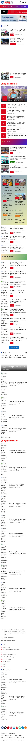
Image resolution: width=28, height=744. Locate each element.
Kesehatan (13, 162)
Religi (12, 152)
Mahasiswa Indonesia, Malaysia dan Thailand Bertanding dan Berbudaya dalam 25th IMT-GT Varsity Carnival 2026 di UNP (18, 383)
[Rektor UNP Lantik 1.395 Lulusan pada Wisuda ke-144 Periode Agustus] (4, 417)
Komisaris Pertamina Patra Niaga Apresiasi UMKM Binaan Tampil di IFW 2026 (20, 189)
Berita (12, 77)
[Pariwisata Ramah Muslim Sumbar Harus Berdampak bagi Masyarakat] (5, 275)
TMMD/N (4, 652)
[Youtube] (17, 727)
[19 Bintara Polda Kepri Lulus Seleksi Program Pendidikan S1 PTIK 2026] (5, 331)
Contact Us (16, 737)
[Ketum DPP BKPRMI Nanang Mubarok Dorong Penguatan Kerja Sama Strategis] (20, 214)
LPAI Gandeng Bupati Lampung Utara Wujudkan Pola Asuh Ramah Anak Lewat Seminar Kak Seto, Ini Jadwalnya (17, 552)
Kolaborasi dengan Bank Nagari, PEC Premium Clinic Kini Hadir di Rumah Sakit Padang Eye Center (20, 202)
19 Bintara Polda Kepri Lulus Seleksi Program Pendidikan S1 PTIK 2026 (18, 329)
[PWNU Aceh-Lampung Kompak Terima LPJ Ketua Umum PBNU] (5, 76)
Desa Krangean (6, 661)
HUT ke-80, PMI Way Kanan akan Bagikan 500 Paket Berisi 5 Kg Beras (17, 519)
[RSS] (25, 727)
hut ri (3, 666)
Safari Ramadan (6, 659)
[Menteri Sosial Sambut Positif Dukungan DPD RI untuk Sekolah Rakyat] (4, 535)
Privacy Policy (17, 735)
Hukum (12, 305)
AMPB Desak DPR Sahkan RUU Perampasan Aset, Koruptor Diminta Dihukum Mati (18, 301)
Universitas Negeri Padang (9, 654)
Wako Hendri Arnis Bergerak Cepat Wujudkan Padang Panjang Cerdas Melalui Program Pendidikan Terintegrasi (16, 122)
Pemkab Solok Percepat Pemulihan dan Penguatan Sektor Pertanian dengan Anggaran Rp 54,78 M (16, 248)
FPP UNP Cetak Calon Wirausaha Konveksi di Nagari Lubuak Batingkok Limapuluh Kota (7, 189)
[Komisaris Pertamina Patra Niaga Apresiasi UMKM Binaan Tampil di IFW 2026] (20, 182)
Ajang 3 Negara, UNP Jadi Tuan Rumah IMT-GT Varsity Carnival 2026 (16, 402)
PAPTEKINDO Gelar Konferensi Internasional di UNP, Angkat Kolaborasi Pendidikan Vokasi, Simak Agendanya (16, 484)
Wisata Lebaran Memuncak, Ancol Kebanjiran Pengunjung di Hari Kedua (17, 468)
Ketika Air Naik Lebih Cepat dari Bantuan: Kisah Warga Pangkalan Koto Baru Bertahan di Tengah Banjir (17, 451)
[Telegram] (22, 727)
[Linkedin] (14, 727)
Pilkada (4, 664)
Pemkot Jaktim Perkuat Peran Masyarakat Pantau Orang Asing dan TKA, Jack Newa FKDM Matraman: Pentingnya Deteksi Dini (18, 169)
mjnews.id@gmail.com (9, 640)
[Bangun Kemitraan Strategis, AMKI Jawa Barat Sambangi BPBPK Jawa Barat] (7, 213)
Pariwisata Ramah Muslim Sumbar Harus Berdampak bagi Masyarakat (18, 273)
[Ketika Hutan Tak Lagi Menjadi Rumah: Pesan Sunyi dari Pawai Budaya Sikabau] (5, 322)
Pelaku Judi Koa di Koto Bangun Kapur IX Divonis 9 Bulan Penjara (17, 697)
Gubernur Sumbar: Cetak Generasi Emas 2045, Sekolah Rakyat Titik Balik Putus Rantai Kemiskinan (16, 134)
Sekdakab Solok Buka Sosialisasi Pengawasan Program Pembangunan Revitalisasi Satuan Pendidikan (17, 571)
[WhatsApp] (20, 727)
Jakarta (12, 34)
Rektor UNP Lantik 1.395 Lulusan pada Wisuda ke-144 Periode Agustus (17, 416)
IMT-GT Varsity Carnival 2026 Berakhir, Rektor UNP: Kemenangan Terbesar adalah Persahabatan (17, 283)
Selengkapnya (14, 347)
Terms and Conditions (6, 737)
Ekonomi (5, 214)
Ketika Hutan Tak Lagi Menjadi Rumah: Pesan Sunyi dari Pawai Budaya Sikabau (18, 320)
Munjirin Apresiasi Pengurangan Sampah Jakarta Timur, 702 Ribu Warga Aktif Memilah (18, 30)
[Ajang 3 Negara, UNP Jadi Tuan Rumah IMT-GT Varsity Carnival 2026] (4, 402)
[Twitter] (5, 727)
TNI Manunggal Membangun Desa (10, 649)
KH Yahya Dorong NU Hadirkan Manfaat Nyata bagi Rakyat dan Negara (18, 292)
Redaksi (3, 733)
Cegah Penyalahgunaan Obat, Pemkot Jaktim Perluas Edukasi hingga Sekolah (15, 11)
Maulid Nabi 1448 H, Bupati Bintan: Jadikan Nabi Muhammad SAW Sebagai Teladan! (18, 339)
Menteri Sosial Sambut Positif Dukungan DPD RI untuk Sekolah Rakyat (17, 534)
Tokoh (12, 296)
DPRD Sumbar (6, 647)
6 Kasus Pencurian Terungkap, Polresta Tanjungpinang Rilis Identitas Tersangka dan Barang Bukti (17, 713)
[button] (20, 2)
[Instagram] (11, 727)
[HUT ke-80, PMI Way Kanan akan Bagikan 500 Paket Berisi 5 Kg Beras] (4, 520)
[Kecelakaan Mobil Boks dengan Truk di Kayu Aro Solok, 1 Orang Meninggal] (5, 239)
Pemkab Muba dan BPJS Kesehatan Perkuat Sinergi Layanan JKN (16, 128)
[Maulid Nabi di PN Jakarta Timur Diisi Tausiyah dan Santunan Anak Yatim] (5, 150)
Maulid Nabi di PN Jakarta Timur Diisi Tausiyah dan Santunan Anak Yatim (18, 149)
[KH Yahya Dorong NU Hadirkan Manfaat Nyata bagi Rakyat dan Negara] (5, 294)
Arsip (22, 737)
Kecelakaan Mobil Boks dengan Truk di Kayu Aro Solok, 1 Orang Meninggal (18, 238)
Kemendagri (13, 43)
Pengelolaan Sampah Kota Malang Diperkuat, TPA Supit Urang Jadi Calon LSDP (17, 40)
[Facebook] (2, 727)
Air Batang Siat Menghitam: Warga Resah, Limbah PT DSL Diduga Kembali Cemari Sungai (18, 310)
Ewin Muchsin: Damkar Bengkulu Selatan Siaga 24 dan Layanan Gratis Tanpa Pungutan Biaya (17, 608)
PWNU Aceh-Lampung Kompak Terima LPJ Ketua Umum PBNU (18, 74)
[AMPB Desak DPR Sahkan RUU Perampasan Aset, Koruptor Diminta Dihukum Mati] (5, 303)
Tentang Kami (10, 733)
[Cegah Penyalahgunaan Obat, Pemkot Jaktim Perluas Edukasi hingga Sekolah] (5, 160)
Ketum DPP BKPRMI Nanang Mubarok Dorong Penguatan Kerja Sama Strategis (20, 221)
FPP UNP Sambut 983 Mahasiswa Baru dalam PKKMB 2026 (17, 429)
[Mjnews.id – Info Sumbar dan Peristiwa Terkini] (7, 2)
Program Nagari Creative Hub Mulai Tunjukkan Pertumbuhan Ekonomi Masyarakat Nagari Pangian (16, 111)
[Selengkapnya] (25, 256)
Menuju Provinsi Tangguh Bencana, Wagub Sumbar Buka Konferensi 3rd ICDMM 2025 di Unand (17, 504)
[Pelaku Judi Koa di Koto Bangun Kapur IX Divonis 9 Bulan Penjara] (4, 697)
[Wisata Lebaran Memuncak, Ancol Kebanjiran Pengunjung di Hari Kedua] (4, 468)
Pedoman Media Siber (6, 735)
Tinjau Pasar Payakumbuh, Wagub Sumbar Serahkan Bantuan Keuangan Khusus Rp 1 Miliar (17, 589)
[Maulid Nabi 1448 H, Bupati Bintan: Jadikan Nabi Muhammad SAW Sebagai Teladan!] (5, 340)
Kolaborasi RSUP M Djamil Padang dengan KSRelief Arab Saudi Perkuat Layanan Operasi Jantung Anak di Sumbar (16, 117)
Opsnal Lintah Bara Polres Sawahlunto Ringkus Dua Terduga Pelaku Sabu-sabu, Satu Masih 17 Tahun (18, 265)
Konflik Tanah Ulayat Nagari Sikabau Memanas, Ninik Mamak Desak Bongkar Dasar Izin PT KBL (17, 105)
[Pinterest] (8, 727)
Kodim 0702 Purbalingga (8, 657)
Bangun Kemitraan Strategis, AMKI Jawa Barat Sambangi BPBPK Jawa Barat (7, 219)
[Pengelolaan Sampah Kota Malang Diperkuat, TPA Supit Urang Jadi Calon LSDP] (5, 41)
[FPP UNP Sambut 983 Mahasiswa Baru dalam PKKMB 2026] (4, 430)
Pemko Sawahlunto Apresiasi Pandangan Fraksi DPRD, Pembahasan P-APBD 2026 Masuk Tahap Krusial (17, 229)
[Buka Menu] (23, 2)
